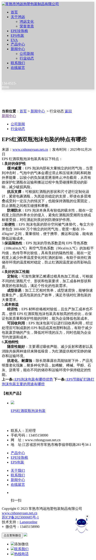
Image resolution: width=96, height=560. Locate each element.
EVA (14, 40)
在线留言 (18, 68)
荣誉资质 (27, 26)
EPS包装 (17, 35)
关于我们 (18, 470)
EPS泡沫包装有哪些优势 (33, 379)
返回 (68, 111)
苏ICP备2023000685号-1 (20, 517)
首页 (14, 12)
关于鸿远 (18, 17)
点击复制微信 (12, 535)
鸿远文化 (27, 21)
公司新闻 (27, 54)
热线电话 (21, 554)
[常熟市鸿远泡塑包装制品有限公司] (30, 4)
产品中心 (18, 44)
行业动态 (27, 58)
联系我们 (18, 63)
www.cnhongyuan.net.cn (30, 149)
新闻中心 (18, 49)
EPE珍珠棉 (19, 31)
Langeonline (28, 522)
